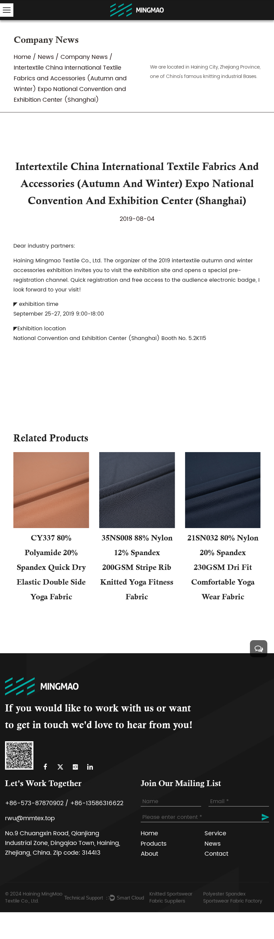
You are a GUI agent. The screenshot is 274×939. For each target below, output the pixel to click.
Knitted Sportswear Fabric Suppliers (170, 897)
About (149, 854)
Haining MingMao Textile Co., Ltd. (33, 897)
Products (153, 844)
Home (22, 57)
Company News (84, 57)
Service (215, 833)
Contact (216, 854)
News (46, 57)
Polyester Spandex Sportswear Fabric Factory (232, 897)
